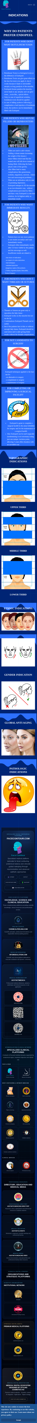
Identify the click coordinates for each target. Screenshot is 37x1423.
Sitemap (12, 877)
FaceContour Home (11, 882)
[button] (31, 5)
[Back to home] (6, 5)
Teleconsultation (19, 887)
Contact (25, 877)
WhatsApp (26, 882)
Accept (18, 1420)
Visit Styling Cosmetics (18, 1399)
